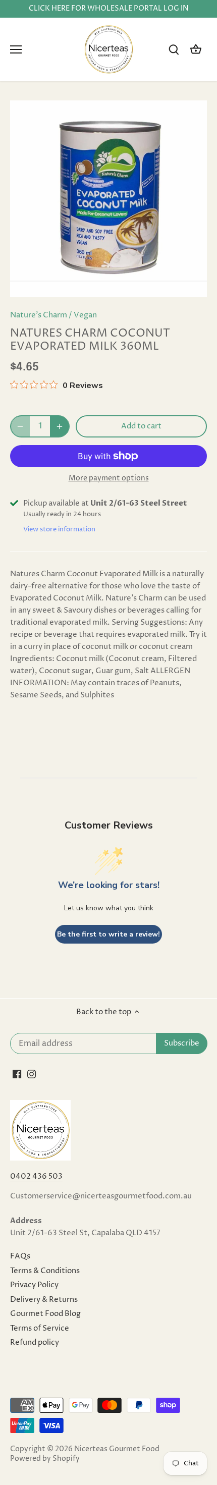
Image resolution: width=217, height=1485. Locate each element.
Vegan (85, 315)
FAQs (20, 1256)
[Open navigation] (16, 49)
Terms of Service (39, 1328)
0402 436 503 (36, 1176)
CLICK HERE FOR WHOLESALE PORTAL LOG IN (108, 9)
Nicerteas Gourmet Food (116, 1449)
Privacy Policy (34, 1285)
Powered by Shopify (45, 1458)
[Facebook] (17, 1074)
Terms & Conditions (45, 1271)
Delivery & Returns (44, 1299)
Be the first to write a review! (108, 934)
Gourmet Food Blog (45, 1313)
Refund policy (34, 1342)
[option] (108, 198)
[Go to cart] (196, 50)
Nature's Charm (38, 315)
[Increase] (59, 426)
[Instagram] (31, 1074)
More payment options (109, 478)
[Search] (173, 50)
